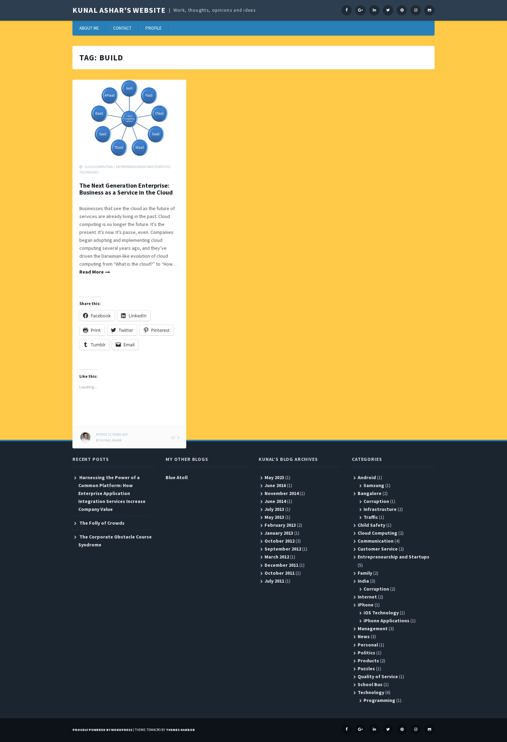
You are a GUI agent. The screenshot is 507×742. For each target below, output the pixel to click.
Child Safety (371, 525)
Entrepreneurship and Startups (142, 167)
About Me (89, 28)
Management (373, 628)
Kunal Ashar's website (118, 10)
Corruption (376, 501)
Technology (89, 172)
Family (365, 573)
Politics (366, 653)
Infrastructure (380, 509)
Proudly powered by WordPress (102, 730)
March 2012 (277, 557)
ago (112, 434)
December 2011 (281, 565)
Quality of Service (378, 676)
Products (368, 660)
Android (367, 477)
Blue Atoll (177, 477)
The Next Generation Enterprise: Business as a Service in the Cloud (126, 188)
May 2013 (274, 517)
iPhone (366, 605)
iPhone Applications (386, 620)
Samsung (374, 485)
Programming (379, 700)
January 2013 (279, 533)
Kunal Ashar (110, 440)
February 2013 (280, 525)
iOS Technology (381, 613)
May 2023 (274, 477)
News (364, 636)
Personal (368, 645)
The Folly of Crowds (102, 523)
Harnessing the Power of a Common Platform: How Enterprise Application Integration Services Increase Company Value (112, 493)
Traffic (371, 517)
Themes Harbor (180, 730)
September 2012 (283, 549)
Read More (91, 272)
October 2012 (280, 541)
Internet (367, 597)
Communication (376, 541)
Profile (154, 28)
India (363, 581)
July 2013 (274, 509)
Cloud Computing (98, 167)
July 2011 (274, 581)
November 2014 (282, 493)
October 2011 (280, 573)
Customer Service (378, 549)
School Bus (370, 684)
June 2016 (275, 485)
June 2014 (275, 501)
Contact (122, 28)
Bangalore (369, 493)
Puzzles (366, 668)
